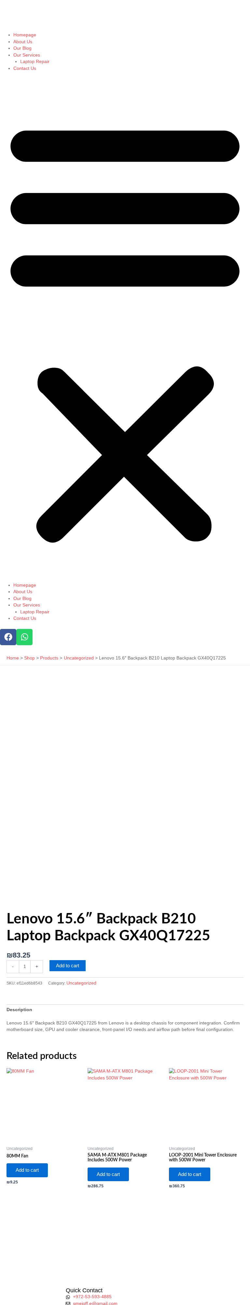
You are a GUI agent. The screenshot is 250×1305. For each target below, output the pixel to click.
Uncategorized (81, 983)
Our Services (26, 55)
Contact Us (24, 68)
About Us (22, 41)
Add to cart (67, 965)
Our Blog (22, 48)
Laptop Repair (34, 61)
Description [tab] (19, 1009)
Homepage (24, 35)
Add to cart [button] (27, 1170)
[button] (125, 330)
